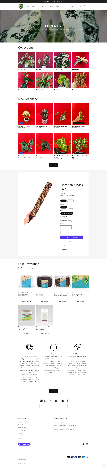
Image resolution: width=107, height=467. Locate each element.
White (70, 201)
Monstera (20, 69)
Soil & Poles (75, 89)
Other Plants (39, 89)
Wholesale (20, 438)
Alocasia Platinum (23, 155)
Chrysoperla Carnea (41, 293)
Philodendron (75, 69)
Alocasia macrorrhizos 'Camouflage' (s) (24, 127)
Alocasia (38, 69)
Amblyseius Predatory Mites (43, 326)
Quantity (62, 223)
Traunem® (74, 293)
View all (53, 165)
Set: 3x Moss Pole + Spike (68, 216)
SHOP (53, 33)
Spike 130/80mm (66, 220)
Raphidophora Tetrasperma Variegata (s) (79, 127)
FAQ (53, 390)
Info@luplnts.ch (58, 422)
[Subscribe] (66, 406)
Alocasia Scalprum (41, 155)
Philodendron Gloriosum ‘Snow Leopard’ (62, 156)
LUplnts (23, 463)
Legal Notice (21, 436)
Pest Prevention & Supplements (28, 268)
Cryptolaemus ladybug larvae (25, 326)
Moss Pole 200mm (67, 213)
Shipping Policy (22, 430)
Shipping (62, 195)
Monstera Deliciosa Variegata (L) (79, 156)
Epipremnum (21, 89)
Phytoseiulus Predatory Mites (26, 293)
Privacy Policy (21, 433)
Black (63, 201)
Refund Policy (21, 425)
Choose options (26, 301)
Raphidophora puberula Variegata (60, 127)
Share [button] (63, 245)
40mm (71, 207)
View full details (64, 249)
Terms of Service (22, 427)
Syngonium (57, 69)
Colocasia (56, 89)
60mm (63, 207)
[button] (34, 6)
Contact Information (23, 422)
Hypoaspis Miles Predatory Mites (61, 293)
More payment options (72, 241)
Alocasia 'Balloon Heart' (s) (43, 126)
